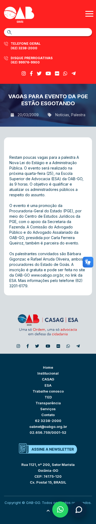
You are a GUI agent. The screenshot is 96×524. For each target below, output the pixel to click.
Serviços (48, 409)
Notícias (62, 114)
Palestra (78, 114)
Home (48, 367)
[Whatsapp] (65, 73)
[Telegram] (73, 73)
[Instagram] (24, 73)
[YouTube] (48, 73)
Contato (48, 415)
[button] (60, 510)
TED (48, 397)
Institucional (48, 373)
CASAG (48, 379)
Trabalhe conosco (48, 391)
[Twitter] (39, 73)
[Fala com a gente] (79, 510)
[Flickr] (57, 73)
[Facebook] (31, 73)
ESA (48, 385)
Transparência (48, 403)
